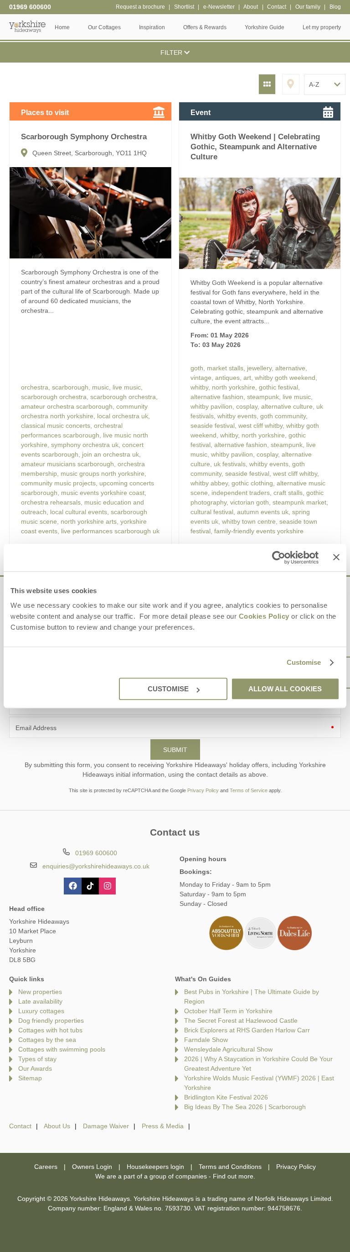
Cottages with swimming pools (61, 1049)
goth (196, 368)
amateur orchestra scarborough (67, 406)
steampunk (263, 396)
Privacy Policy (203, 790)
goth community (283, 416)
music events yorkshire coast (102, 492)
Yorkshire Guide (264, 27)
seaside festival (212, 425)
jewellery (259, 368)
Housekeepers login (155, 1166)
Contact (20, 1126)
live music (127, 387)
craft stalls (288, 492)
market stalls (225, 368)
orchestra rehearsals (51, 502)
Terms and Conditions (230, 1166)
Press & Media (163, 1126)
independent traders (240, 492)
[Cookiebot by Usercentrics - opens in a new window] (279, 557)
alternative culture (287, 406)
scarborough (70, 387)
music (100, 387)
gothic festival (278, 387)
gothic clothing (252, 483)
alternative (290, 368)
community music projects (58, 483)
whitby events (237, 416)
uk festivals (230, 464)
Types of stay (37, 1059)
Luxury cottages (41, 1011)
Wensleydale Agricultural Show (228, 1049)
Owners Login (92, 1166)
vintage (200, 377)
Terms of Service (249, 790)
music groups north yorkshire (102, 473)
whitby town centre (249, 521)
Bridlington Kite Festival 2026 (226, 1097)
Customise (304, 662)
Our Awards (35, 1068)
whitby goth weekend (285, 377)
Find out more (233, 1176)
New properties (40, 991)
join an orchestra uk (110, 454)
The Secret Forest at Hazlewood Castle (241, 1020)
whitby (199, 387)
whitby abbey (209, 483)
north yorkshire (233, 387)
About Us (57, 1126)
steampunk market (299, 502)
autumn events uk (262, 512)
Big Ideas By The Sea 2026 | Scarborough (245, 1106)
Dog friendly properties (51, 1020)
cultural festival (211, 512)
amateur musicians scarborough (67, 464)
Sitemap (30, 1078)
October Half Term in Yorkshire (228, 1011)
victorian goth (249, 502)
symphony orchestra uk (84, 444)
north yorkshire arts (89, 521)
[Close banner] (336, 557)
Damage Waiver (106, 1126)
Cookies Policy (264, 616)
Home (62, 27)
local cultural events (78, 512)
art (247, 377)
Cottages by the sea (47, 1039)
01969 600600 (30, 7)
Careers (45, 1166)
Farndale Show (206, 1039)
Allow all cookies (285, 689)
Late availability (40, 1001)
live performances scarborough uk (110, 531)
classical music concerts (55, 425)
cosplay (246, 406)
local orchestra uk (122, 416)
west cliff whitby (260, 425)
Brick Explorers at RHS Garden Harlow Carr (247, 1030)
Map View (290, 84)
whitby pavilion (211, 406)
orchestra (34, 387)
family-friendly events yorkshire (259, 531)
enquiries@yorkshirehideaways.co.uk (95, 866)
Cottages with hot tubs (50, 1030)
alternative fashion (216, 396)
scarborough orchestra (54, 396)
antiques (227, 377)
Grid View (267, 84)
